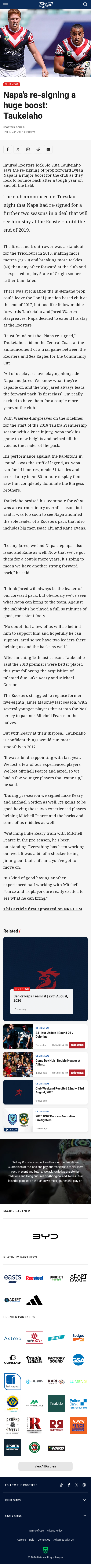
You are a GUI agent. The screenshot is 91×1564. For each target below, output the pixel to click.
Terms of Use (36, 1530)
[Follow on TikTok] (61, 1485)
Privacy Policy (54, 1530)
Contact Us (44, 1539)
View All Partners (46, 1466)
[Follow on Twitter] (76, 1485)
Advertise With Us (64, 1539)
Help (31, 1539)
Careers (21, 1539)
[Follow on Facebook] (69, 1485)
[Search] (85, 4)
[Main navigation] (5, 4)
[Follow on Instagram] (84, 1485)
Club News (12, 84)
